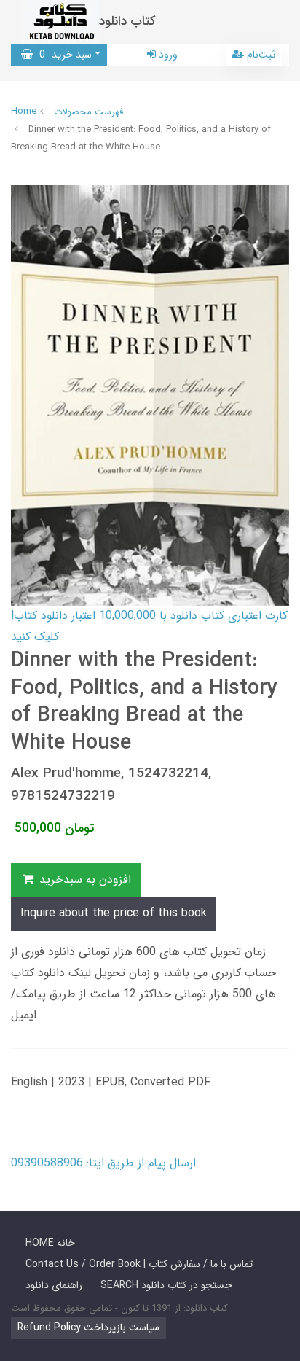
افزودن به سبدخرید (83, 879)
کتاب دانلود (127, 21)
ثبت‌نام (259, 55)
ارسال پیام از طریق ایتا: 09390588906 (103, 1163)
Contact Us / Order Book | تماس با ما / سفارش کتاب (139, 1264)
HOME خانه (50, 1243)
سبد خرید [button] (62, 55)
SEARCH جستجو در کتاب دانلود (166, 1285)
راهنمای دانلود (53, 1285)
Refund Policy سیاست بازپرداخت (88, 1327)
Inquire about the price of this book (113, 913)
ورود (167, 55)
